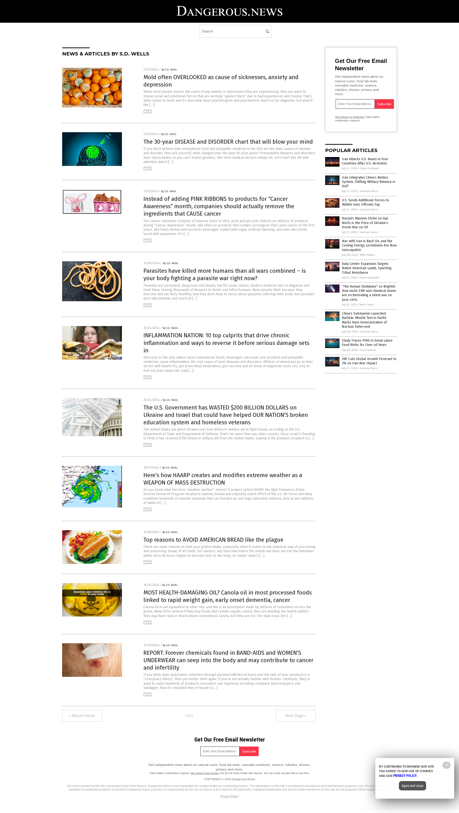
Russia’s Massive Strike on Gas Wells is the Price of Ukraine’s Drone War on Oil (365, 222)
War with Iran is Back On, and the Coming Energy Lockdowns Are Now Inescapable (369, 245)
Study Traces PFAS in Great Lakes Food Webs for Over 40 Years (367, 342)
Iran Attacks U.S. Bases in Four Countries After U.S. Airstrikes (365, 161)
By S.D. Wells (169, 69)
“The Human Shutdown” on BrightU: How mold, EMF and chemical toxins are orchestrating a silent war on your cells (369, 293)
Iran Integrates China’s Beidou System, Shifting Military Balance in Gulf (368, 181)
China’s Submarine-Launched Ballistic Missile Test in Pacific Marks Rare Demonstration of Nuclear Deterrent (364, 320)
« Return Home (82, 716)
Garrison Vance (369, 191)
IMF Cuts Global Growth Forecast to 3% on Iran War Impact (369, 361)
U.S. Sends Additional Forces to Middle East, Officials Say (365, 202)
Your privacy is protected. (350, 116)
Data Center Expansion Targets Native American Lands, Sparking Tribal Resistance (367, 268)
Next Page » (295, 716)
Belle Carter (367, 304)
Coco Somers (368, 350)
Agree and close (412, 786)
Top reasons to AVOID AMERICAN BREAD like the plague (213, 539)
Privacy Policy (229, 796)
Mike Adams (367, 254)
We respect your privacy (205, 773)
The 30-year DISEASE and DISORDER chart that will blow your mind (228, 141)
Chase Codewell (369, 168)
